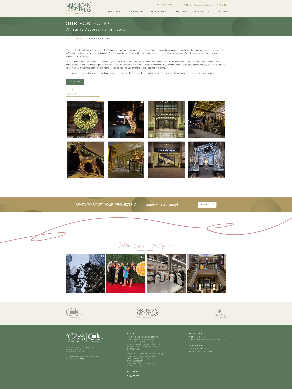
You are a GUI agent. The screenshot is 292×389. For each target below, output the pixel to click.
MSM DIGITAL (80, 351)
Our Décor (158, 12)
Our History (151, 337)
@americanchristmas (146, 251)
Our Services (133, 339)
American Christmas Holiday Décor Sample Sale (144, 348)
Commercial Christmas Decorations (144, 354)
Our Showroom (134, 361)
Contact (222, 12)
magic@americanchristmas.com (201, 5)
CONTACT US (74, 82)
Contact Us (207, 205)
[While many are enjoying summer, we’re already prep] (85, 273)
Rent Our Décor (135, 359)
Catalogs (180, 12)
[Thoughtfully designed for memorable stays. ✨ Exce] (206, 273)
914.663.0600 (180, 5)
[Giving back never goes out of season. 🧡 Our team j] (166, 273)
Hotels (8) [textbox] (81, 94)
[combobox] (83, 94)
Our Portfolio (78, 39)
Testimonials (141, 342)
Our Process (135, 12)
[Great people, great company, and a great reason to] (125, 273)
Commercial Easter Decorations (142, 356)
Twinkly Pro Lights (136, 366)
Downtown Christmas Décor (141, 363)
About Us (114, 12)
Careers (153, 342)
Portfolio (202, 12)
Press (130, 342)
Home (68, 39)
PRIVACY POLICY (72, 357)
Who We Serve (149, 339)
